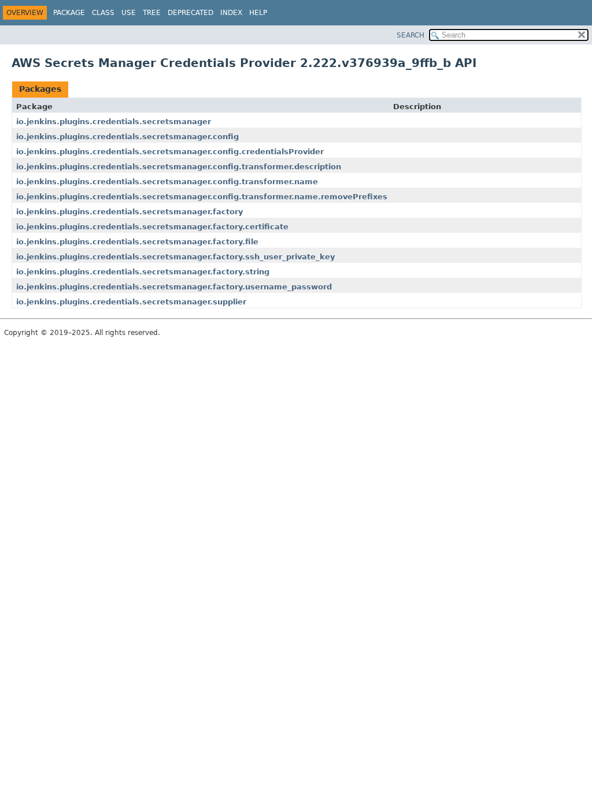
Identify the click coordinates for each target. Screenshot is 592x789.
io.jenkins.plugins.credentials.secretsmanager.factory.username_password (174, 286)
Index (231, 13)
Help (258, 13)
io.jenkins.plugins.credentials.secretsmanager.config (127, 136)
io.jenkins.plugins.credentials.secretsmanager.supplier (131, 301)
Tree (152, 13)
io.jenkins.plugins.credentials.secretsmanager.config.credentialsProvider (170, 151)
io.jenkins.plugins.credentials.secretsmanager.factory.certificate (152, 226)
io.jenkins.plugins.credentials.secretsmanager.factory (129, 211)
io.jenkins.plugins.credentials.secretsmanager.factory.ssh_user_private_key (175, 256)
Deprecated (190, 13)
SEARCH (410, 35)
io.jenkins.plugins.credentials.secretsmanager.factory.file (137, 241)
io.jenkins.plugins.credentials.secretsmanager (113, 121)
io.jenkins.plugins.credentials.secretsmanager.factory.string (142, 271)
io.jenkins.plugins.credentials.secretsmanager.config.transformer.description (178, 166)
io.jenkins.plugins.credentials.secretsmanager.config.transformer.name (167, 181)
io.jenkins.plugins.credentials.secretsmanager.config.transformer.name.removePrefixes (201, 196)
